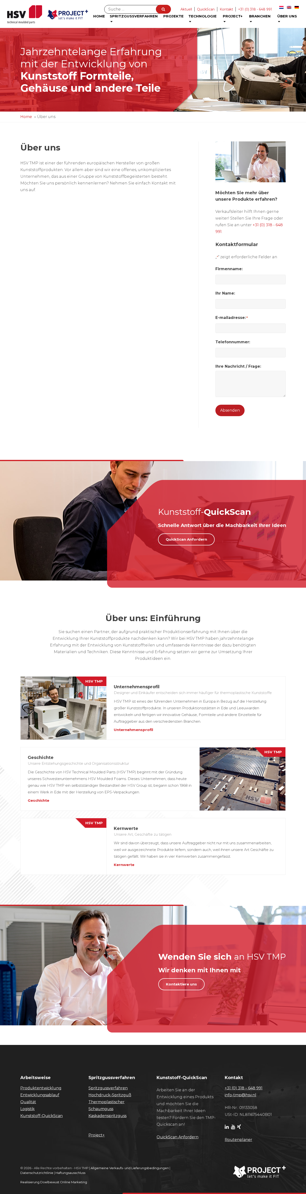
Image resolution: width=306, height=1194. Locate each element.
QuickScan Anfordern (186, 539)
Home (99, 16)
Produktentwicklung (40, 1088)
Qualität (28, 1102)
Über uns (287, 16)
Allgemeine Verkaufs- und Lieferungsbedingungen (130, 1168)
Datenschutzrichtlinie (36, 1173)
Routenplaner (238, 1139)
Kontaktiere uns (181, 984)
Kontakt (226, 9)
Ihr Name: (225, 293)
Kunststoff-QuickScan (41, 1115)
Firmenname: (229, 269)
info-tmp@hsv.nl (240, 1095)
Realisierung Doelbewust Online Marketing (53, 1182)
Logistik (27, 1109)
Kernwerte (124, 864)
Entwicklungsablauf (39, 1095)
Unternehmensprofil (133, 729)
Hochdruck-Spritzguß (109, 1095)
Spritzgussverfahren (134, 16)
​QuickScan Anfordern (177, 1137)
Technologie (202, 16)
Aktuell (186, 9)
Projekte (173, 16)
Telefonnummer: (232, 342)
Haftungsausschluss (70, 1173)
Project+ (232, 16)
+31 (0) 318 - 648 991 (255, 9)
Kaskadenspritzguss (107, 1115)
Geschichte (38, 800)
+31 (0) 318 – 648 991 (243, 1088)
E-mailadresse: (231, 317)
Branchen (260, 16)
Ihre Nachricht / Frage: (238, 366)
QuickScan (206, 9)
